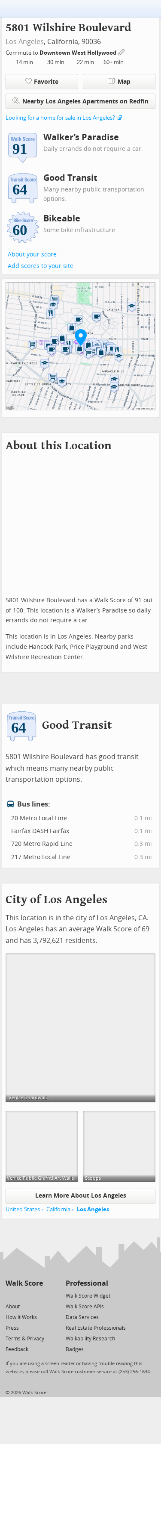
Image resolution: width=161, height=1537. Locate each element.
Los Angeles (25, 42)
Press (12, 1328)
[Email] (37, 1295)
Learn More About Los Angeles (80, 1195)
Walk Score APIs (85, 1307)
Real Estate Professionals (96, 1328)
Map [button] (124, 81)
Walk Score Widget (88, 1296)
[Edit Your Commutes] (122, 51)
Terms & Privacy (25, 1339)
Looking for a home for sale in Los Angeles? (60, 118)
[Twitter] (10, 1295)
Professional (87, 1283)
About (13, 1307)
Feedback (17, 1349)
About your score (32, 254)
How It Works (21, 1317)
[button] (80, 337)
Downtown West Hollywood (78, 53)
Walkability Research (90, 1339)
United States (23, 1209)
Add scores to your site (40, 266)
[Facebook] (24, 1295)
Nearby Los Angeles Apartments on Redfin (85, 101)
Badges (75, 1349)
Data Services (82, 1317)
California (58, 1209)
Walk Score (24, 1283)
